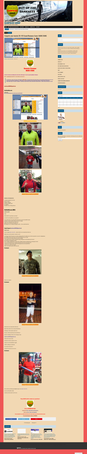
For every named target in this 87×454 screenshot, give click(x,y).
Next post (33, 422)
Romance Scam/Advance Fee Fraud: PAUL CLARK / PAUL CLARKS (68, 47)
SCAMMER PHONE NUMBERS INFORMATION (64, 80)
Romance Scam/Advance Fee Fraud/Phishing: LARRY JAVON (67, 50)
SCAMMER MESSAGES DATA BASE (22, 434)
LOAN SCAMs (47, 435)
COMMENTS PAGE (32, 27)
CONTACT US (27, 27)
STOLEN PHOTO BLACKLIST (61, 82)
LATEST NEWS (22, 27)
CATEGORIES (37, 27)
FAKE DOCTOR (38, 434)
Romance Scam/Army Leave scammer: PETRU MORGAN (67, 53)
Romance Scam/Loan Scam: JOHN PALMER (36, 439)
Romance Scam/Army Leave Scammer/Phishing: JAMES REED (8, 439)
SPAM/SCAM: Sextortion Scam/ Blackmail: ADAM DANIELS (67, 52)
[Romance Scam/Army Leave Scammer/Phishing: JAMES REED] (8, 432)
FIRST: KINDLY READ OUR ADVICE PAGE (13, 27)
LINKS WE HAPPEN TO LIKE (61, 76)
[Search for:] (70, 40)
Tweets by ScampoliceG (62, 130)
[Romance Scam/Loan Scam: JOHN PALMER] (35, 432)
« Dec (59, 107)
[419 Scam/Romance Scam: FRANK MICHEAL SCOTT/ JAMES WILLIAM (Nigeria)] (48, 432)
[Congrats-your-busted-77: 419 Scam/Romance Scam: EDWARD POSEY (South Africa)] (22, 432)
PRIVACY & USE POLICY (61, 78)
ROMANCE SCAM (6, 435)
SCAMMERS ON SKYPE (34, 437)
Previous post (27, 422)
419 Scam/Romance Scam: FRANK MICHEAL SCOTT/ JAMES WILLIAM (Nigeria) (50, 439)
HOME (6, 27)
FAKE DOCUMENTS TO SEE (61, 63)
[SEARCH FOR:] (77, 29)
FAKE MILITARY (51, 434)
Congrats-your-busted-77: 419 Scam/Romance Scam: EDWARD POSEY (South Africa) (23, 437)
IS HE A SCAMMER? (60, 72)
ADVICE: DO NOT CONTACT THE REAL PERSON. (64, 68)
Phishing (12, 434)
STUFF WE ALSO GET (10, 437)
